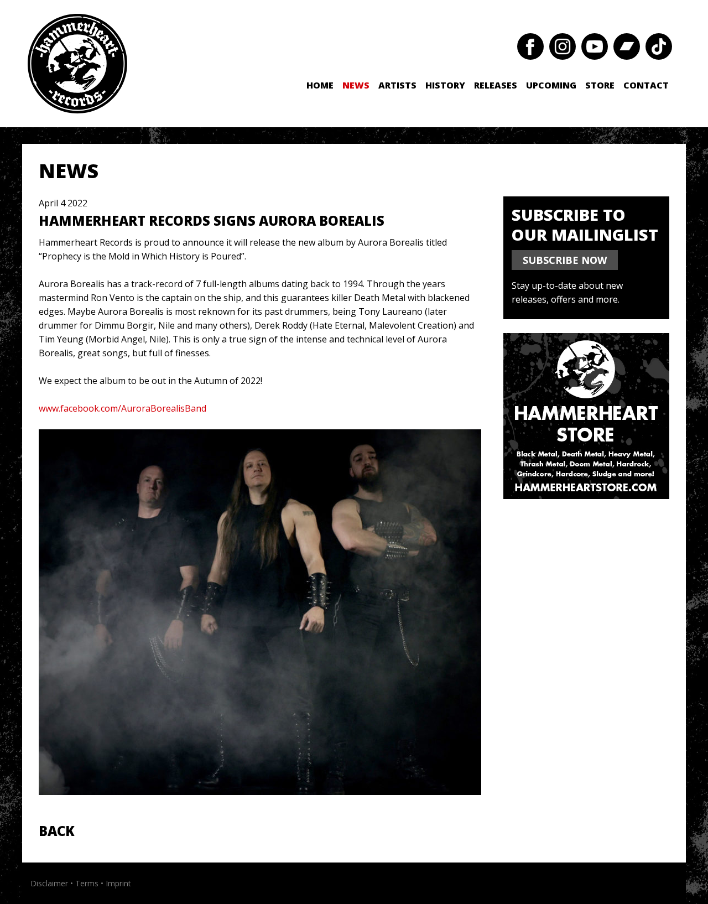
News (355, 85)
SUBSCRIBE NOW (565, 260)
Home (320, 85)
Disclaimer (49, 883)
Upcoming (551, 85)
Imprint (118, 883)
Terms (86, 883)
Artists (397, 85)
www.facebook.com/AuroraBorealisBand (122, 408)
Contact (646, 85)
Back (57, 831)
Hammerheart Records (77, 63)
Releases (495, 85)
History (445, 85)
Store (600, 85)
